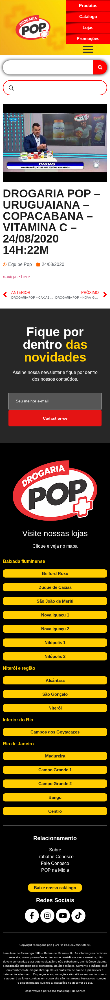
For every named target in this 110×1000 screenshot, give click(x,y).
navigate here (16, 276)
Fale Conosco (55, 863)
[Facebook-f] (32, 916)
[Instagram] (47, 916)
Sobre (55, 849)
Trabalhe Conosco (55, 856)
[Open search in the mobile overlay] (55, 87)
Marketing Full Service (71, 990)
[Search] (100, 67)
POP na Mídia (55, 870)
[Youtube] (63, 916)
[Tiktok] (78, 916)
